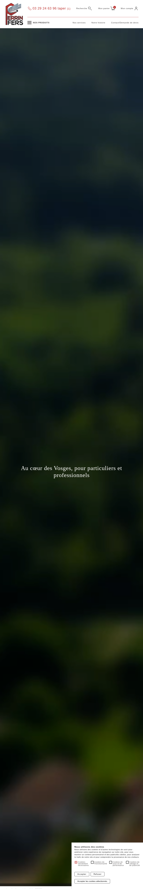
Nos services (79, 23)
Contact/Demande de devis (125, 23)
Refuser (98, 874)
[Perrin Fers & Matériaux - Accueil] (14, 14)
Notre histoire (98, 23)
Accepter (81, 874)
